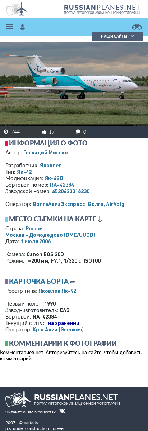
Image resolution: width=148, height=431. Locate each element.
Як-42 (24, 171)
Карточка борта (39, 281)
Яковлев (51, 165)
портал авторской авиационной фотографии (102, 13)
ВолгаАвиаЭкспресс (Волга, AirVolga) (81, 204)
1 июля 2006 (35, 241)
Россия (35, 228)
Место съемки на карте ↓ (55, 219)
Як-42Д (54, 178)
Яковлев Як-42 (57, 290)
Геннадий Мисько (45, 152)
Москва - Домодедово (50, 234)
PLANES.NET (102, 7)
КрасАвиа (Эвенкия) (58, 329)
